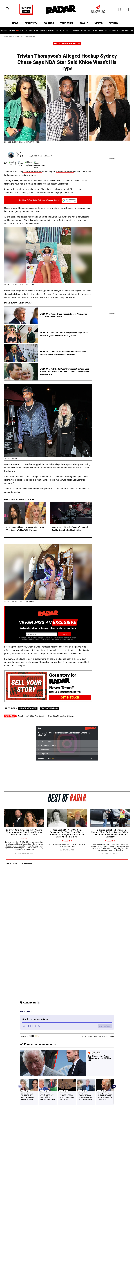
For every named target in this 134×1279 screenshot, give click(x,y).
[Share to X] (20, 162)
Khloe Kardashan (28, 36)
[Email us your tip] (26, 14)
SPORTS (113, 23)
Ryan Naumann (21, 153)
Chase (7, 291)
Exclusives (14, 36)
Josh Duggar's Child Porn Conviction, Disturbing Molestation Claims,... (46, 716)
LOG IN (124, 9)
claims (14, 208)
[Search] (7, 10)
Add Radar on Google (37, 165)
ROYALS (84, 23)
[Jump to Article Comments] (5, 162)
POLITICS (49, 23)
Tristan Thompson (49, 708)
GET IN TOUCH (70, 697)
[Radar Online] (61, 9)
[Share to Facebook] (12, 162)
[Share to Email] (36, 162)
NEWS (15, 23)
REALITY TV (31, 23)
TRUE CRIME (66, 23)
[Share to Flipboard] (28, 162)
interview (21, 647)
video (21, 189)
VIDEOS (99, 23)
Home (6, 36)
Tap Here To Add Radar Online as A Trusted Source (39, 200)
